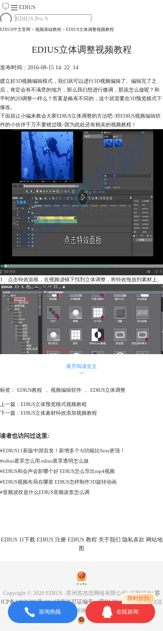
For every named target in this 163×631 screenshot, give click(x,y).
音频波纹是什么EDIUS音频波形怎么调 (44, 492)
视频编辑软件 (66, 390)
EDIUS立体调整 (107, 390)
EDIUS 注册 (51, 540)
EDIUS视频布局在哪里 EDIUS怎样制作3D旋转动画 (58, 482)
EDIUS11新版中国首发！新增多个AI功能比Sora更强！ (62, 451)
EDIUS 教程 (82, 540)
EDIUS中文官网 (15, 29)
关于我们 (110, 540)
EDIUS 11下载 (18, 540)
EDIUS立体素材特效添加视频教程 (59, 413)
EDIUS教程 (29, 390)
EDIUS (27, 7)
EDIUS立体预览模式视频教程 (54, 404)
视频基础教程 (48, 29)
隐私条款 (133, 540)
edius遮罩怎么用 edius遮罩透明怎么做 (44, 461)
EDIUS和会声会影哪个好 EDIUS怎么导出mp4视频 (57, 471)
